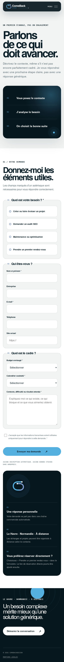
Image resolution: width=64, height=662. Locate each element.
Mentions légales (10, 657)
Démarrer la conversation (24, 631)
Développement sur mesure (26, 594)
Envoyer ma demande (32, 451)
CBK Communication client (26, 607)
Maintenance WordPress (24, 602)
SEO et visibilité (22, 598)
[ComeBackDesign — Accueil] (18, 6)
